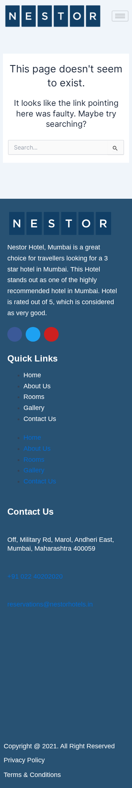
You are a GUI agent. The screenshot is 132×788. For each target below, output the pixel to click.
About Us (37, 386)
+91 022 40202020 (35, 576)
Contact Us (39, 418)
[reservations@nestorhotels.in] (11, 592)
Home (32, 375)
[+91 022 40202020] (11, 564)
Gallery (33, 407)
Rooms (33, 396)
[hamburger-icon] (120, 16)
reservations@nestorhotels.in (50, 604)
